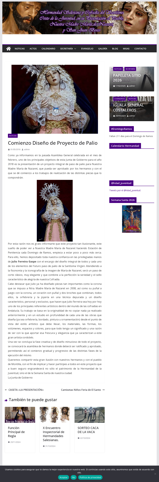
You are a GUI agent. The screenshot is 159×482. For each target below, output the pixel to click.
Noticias (20, 48)
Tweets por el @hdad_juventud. (125, 190)
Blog (115, 48)
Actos (33, 48)
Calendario (48, 48)
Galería (102, 48)
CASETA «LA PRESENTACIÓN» (26, 390)
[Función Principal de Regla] (20, 409)
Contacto (140, 48)
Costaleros (119, 99)
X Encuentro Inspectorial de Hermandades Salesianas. (53, 434)
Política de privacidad (90, 477)
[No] (155, 473)
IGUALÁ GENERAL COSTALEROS (128, 107)
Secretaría (66, 48)
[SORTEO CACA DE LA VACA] (90, 409)
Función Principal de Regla (16, 432)
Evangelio (87, 48)
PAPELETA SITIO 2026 (127, 78)
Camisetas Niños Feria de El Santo (81, 390)
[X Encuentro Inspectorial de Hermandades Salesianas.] (55, 409)
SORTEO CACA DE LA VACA (88, 430)
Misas (126, 48)
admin (27, 149)
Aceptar (64, 477)
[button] (74, 48)
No (73, 477)
